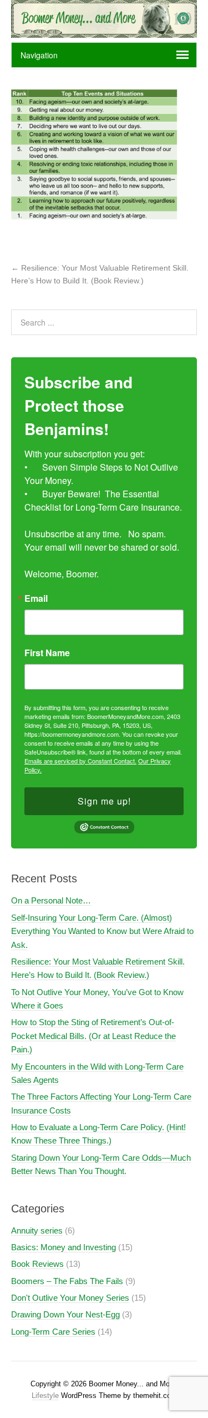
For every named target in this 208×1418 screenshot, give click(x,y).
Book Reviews (37, 1264)
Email (36, 598)
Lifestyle (45, 1395)
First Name (47, 652)
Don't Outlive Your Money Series (70, 1297)
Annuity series (37, 1230)
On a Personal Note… (51, 900)
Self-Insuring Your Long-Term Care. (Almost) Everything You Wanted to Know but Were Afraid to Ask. (102, 931)
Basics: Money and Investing (63, 1247)
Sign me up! (104, 801)
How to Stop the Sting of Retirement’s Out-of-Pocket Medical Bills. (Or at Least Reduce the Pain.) (93, 1035)
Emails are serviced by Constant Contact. (80, 760)
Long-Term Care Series (53, 1331)
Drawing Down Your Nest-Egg (65, 1314)
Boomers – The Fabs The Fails (67, 1281)
